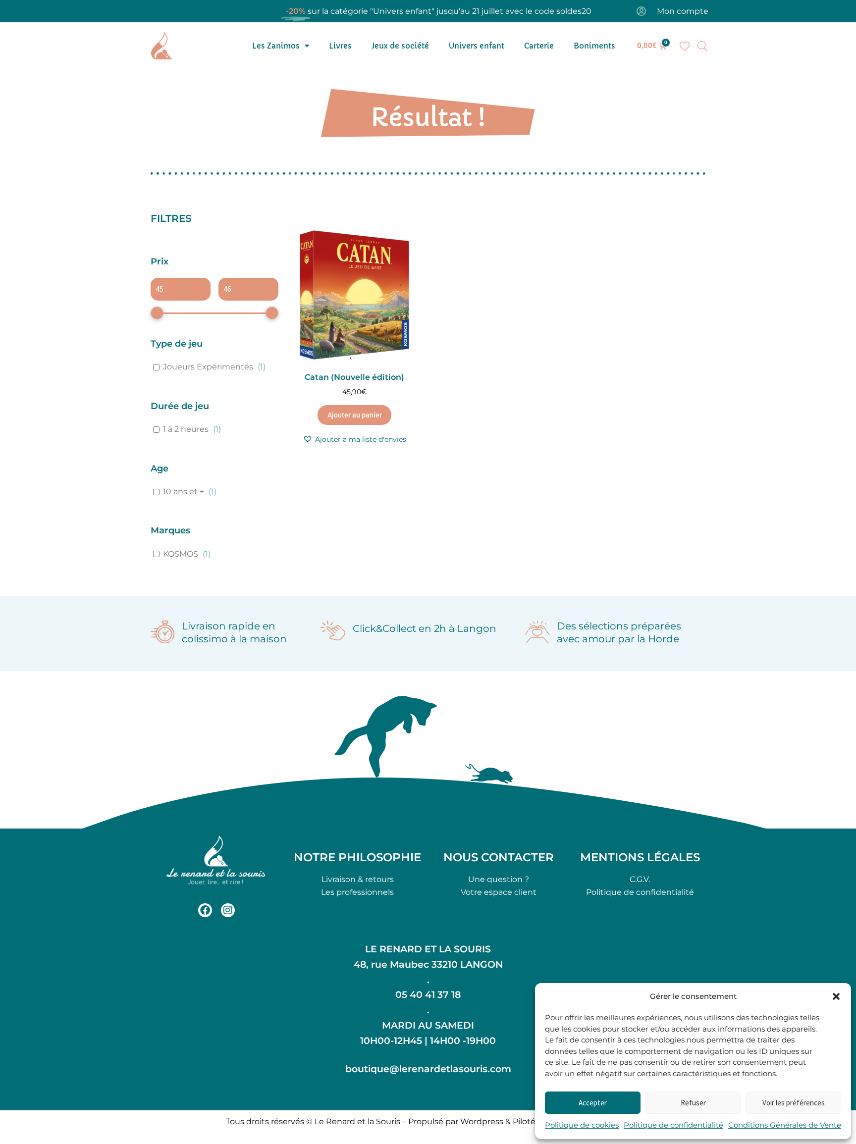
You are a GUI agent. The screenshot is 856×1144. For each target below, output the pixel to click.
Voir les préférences (793, 1102)
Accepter (593, 1102)
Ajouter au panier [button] (354, 415)
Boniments (594, 46)
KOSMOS (180, 554)
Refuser (693, 1102)
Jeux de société (400, 46)
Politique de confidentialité (673, 1125)
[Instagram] (228, 910)
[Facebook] (205, 910)
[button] (836, 996)
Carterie (539, 46)
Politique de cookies (582, 1125)
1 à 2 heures (186, 429)
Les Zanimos (276, 46)
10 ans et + (183, 491)
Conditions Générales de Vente (784, 1125)
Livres (340, 46)
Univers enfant (476, 46)
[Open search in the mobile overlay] (702, 46)
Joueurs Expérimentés (208, 366)
